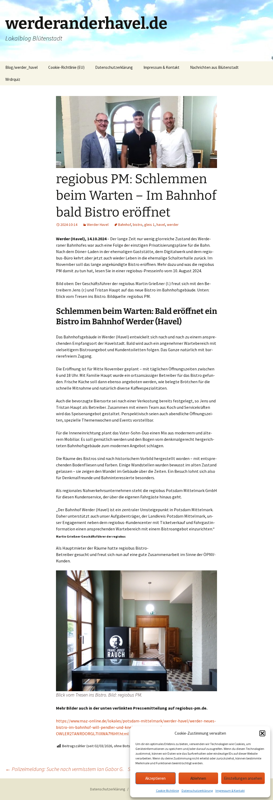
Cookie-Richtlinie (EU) (66, 67)
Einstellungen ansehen (243, 778)
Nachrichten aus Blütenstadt (214, 67)
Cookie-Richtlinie (167, 791)
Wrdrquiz (12, 79)
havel (160, 224)
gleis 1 (149, 224)
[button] (262, 733)
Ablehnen (198, 778)
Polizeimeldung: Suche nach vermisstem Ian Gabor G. (64, 769)
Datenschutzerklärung (197, 791)
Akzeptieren (155, 778)
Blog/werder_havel (21, 67)
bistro (137, 224)
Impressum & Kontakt (230, 791)
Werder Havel (98, 224)
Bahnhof (124, 224)
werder (173, 224)
